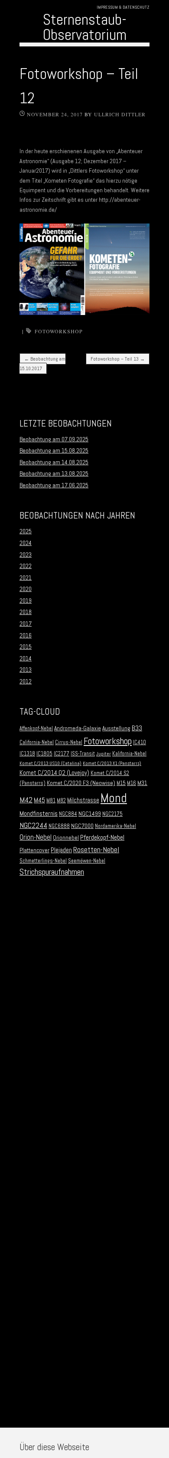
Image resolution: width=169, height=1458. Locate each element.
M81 (50, 800)
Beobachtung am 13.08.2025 (54, 473)
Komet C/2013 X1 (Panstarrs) (112, 763)
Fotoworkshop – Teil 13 (118, 359)
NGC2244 (33, 825)
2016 (26, 635)
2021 (26, 577)
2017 (26, 623)
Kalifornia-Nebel (129, 753)
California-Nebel (37, 742)
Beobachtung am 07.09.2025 (54, 439)
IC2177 (61, 753)
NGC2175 (112, 814)
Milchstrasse (83, 800)
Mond (114, 798)
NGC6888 (59, 826)
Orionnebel (66, 837)
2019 (26, 600)
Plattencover (34, 850)
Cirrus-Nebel (68, 742)
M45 (39, 800)
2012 (26, 681)
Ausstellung (116, 728)
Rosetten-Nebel (96, 849)
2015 (26, 646)
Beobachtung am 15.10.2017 (42, 363)
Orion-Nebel (36, 837)
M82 (61, 800)
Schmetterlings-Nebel (43, 860)
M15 (121, 783)
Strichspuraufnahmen (52, 872)
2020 (26, 589)
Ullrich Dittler (120, 114)
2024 (26, 543)
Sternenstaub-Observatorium (85, 27)
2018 (26, 612)
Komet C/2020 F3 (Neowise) (81, 783)
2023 (26, 554)
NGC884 (68, 814)
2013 (26, 669)
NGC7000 (82, 826)
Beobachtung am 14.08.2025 (54, 462)
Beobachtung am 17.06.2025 (54, 485)
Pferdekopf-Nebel (102, 837)
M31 (142, 783)
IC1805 (44, 753)
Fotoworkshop (59, 331)
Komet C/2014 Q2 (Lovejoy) (54, 773)
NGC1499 (89, 814)
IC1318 (27, 753)
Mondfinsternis (39, 813)
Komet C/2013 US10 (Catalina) (50, 763)
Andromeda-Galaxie (77, 728)
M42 (26, 800)
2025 (26, 531)
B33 (137, 727)
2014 (26, 658)
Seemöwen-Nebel (86, 860)
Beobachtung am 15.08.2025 (54, 450)
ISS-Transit (83, 753)
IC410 (139, 742)
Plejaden (61, 850)
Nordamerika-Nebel (115, 826)
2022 (26, 566)
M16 (131, 783)
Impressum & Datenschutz (123, 7)
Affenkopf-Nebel (36, 728)
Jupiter (103, 754)
